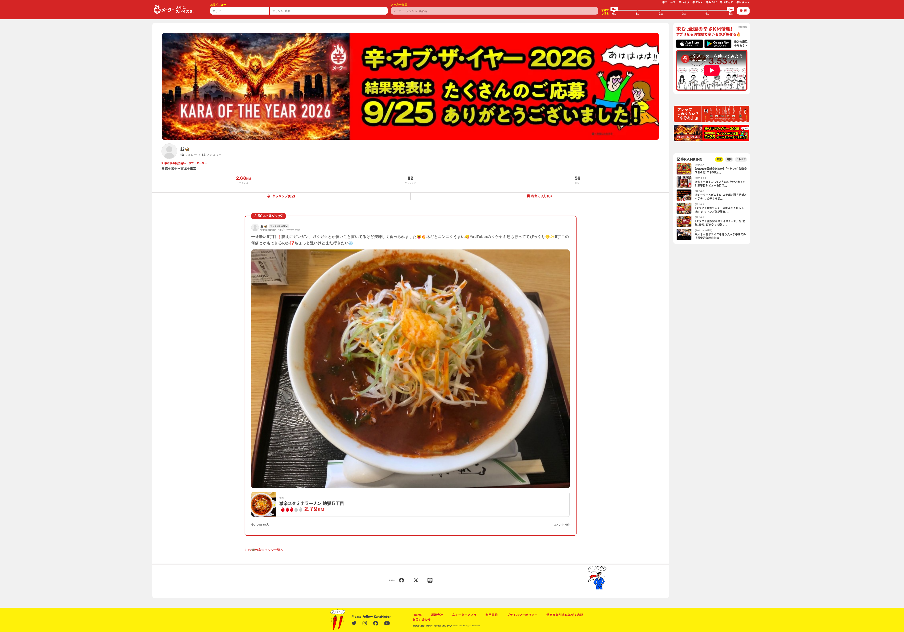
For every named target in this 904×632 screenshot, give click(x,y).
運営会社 (437, 614)
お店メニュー (218, 4)
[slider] (614, 10)
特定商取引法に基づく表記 (564, 614)
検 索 (743, 10)
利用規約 (491, 614)
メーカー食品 (399, 4)
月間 (729, 159)
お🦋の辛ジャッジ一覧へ (265, 550)
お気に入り (541, 196)
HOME (417, 614)
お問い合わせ (421, 619)
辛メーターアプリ (464, 614)
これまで (741, 159)
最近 (719, 159)
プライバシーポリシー (522, 614)
